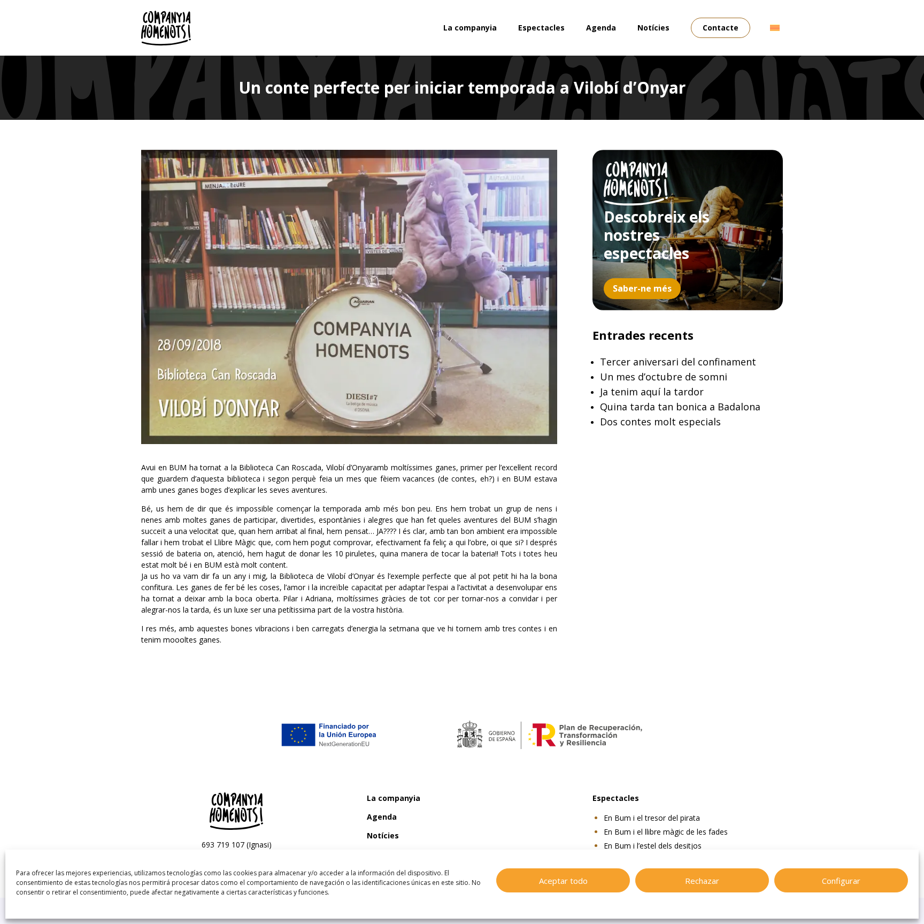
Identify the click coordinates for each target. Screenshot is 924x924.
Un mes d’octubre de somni (663, 376)
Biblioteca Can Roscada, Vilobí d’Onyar (306, 467)
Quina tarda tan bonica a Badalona (680, 406)
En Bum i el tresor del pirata (652, 818)
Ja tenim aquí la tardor (652, 391)
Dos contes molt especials (660, 421)
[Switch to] (775, 28)
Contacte (720, 27)
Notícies (653, 27)
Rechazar (702, 880)
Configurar (841, 880)
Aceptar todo (563, 880)
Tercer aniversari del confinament (678, 361)
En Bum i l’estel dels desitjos (653, 846)
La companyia (470, 27)
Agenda (601, 27)
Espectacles (541, 27)
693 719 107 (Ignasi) (237, 844)
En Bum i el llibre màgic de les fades (666, 832)
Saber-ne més (642, 288)
